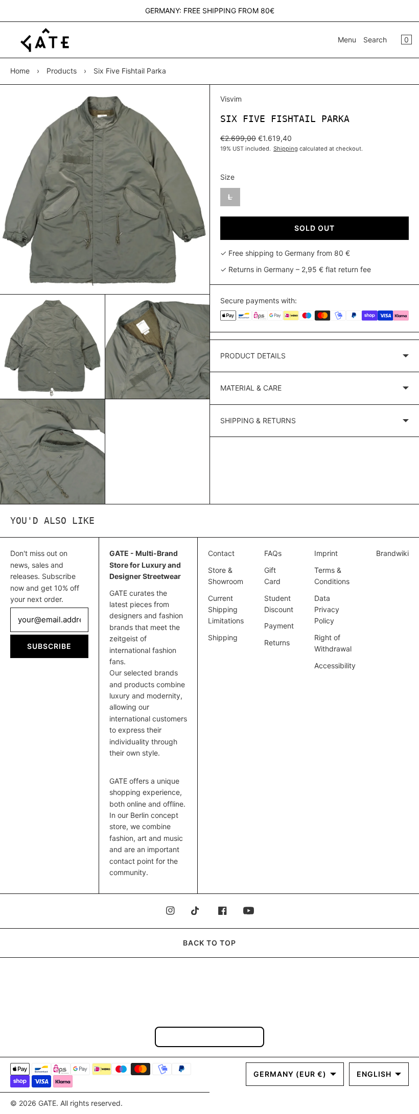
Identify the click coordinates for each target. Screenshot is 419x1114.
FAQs (273, 553)
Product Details (253, 355)
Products (61, 70)
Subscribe (49, 646)
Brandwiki (392, 553)
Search (375, 39)
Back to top (209, 942)
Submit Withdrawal (209, 1036)
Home (20, 70)
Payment (279, 625)
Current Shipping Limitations (226, 609)
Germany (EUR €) (290, 1074)
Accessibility (335, 665)
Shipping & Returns (258, 420)
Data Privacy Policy (326, 609)
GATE (47, 1103)
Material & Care (251, 387)
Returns (277, 642)
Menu (347, 39)
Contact (221, 553)
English (374, 1074)
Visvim (231, 98)
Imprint (326, 553)
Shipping (285, 148)
